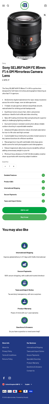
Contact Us (31, 371)
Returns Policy (7, 359)
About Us (5, 347)
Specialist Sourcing (33, 359)
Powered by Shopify (22, 397)
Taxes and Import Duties (24, 290)
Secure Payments (24, 271)
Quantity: (5, 162)
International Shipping (24, 252)
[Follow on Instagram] (9, 378)
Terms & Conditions (9, 355)
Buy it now (24, 217)
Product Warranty (24, 308)
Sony (4, 63)
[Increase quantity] (14, 166)
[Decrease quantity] (5, 166)
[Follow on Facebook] (3, 378)
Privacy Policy (7, 351)
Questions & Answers (24, 327)
